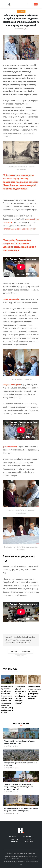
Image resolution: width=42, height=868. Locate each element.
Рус (35, 4)
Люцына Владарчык (12, 385)
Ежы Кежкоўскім (29, 229)
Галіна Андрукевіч (11, 299)
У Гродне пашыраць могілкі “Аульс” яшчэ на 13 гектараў (20, 764)
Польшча (20, 656)
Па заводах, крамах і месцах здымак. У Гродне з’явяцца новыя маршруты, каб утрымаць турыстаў (18, 787)
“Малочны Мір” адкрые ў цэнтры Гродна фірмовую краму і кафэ (19, 742)
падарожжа (26, 651)
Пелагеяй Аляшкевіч (11, 229)
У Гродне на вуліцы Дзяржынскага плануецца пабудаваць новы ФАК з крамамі (21, 810)
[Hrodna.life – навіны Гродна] (9, 4)
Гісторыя (21, 11)
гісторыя (13, 651)
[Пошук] (29, 4)
